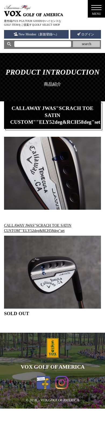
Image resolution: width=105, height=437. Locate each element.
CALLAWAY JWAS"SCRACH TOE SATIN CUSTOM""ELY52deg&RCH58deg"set (37, 228)
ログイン (87, 34)
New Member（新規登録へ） (38, 34)
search (86, 44)
